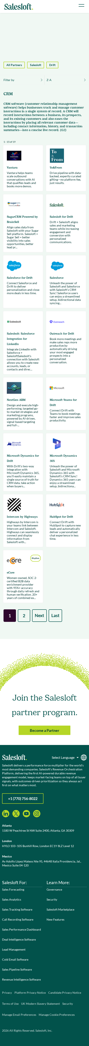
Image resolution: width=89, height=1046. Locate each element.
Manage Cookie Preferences (57, 1014)
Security (52, 899)
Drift (52, 65)
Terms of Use (10, 1003)
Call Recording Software (17, 919)
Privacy (7, 992)
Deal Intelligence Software (19, 939)
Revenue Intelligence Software (21, 979)
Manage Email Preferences (19, 1014)
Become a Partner (44, 730)
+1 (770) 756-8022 (22, 798)
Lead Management (13, 949)
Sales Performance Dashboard (21, 929)
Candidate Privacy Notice (64, 992)
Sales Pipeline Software (17, 969)
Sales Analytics (11, 899)
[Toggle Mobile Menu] (81, 5)
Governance (54, 889)
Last (55, 615)
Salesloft (35, 65)
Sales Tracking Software (17, 909)
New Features (55, 919)
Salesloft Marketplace (60, 909)
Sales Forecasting (13, 889)
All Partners (14, 65)
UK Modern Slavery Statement (40, 1003)
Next (39, 615)
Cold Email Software (15, 959)
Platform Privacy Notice (30, 992)
